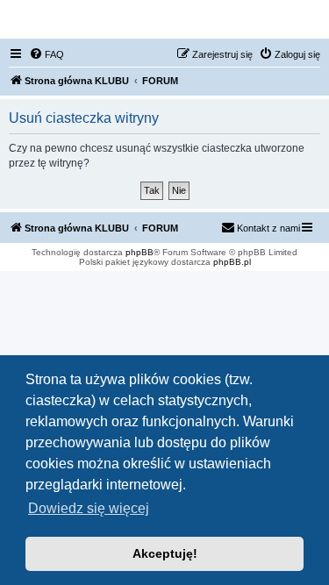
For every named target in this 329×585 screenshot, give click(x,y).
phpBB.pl (232, 262)
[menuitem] (46, 54)
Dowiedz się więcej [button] (88, 508)
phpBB (139, 252)
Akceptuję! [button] (164, 553)
